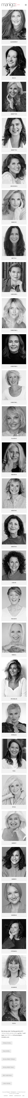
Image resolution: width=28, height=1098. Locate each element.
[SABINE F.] (14, 825)
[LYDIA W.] (14, 565)
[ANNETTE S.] (14, 132)
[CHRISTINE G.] (14, 313)
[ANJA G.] (14, 60)
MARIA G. (14, 654)
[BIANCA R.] (14, 204)
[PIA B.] (14, 753)
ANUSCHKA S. (14, 186)
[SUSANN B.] (14, 970)
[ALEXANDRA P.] (14, 24)
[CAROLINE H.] (14, 277)
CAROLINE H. (14, 294)
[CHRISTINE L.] (14, 385)
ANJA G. (14, 78)
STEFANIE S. (14, 951)
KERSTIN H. (14, 546)
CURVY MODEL (6, 1083)
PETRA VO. (14, 735)
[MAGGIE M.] (14, 601)
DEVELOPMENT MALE (8, 1067)
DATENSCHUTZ (17, 1095)
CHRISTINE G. (14, 330)
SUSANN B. (14, 987)
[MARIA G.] (14, 637)
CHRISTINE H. (14, 366)
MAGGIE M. (14, 618)
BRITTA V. (14, 258)
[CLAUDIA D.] (14, 421)
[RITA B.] (14, 789)
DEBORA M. (14, 474)
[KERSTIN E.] (14, 493)
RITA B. (14, 807)
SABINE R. (14, 879)
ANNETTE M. (14, 114)
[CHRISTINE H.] (14, 349)
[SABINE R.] (14, 861)
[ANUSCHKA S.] (14, 168)
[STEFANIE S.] (14, 934)
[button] (26, 4)
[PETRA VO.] (14, 717)
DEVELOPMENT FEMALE (9, 1059)
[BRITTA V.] (14, 241)
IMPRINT (11, 1095)
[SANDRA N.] (14, 897)
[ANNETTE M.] (14, 96)
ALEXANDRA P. (14, 42)
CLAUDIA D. (14, 438)
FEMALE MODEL (7, 1043)
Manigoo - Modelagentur (11, 1092)
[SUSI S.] (14, 1006)
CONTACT (6, 1095)
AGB (23, 1095)
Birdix (18, 1093)
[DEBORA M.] (14, 457)
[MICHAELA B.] (14, 677)
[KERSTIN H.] (14, 529)
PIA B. (14, 771)
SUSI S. (14, 1023)
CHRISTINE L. (14, 402)
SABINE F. (14, 843)
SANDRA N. (14, 915)
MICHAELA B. (14, 699)
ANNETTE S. (14, 150)
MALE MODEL (6, 1051)
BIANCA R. (14, 222)
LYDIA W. (14, 582)
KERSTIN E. (14, 510)
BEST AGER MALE (7, 1075)
